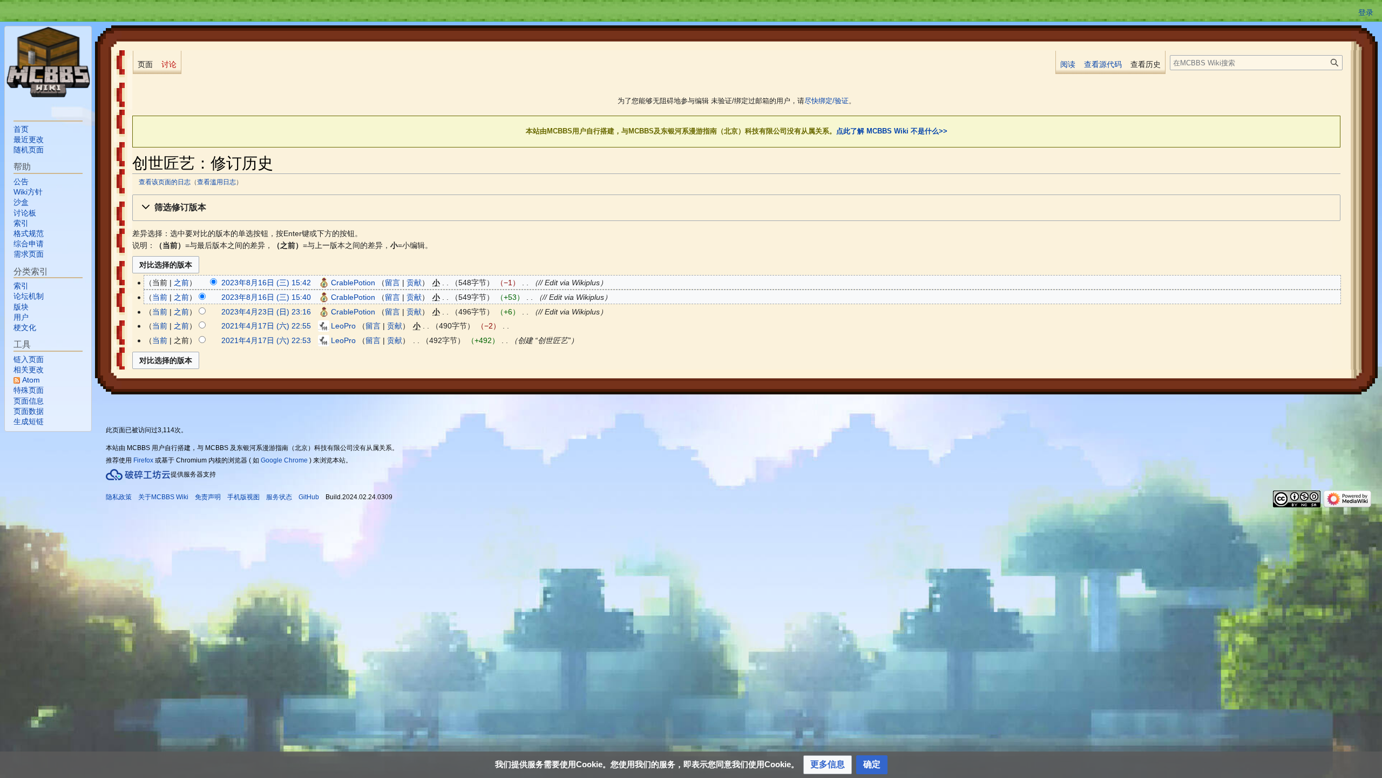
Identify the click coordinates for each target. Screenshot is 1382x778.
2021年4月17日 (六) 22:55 (266, 325)
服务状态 (279, 497)
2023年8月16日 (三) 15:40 (266, 297)
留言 (392, 282)
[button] (736, 207)
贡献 (414, 282)
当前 (159, 297)
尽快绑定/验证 (826, 101)
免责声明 (208, 497)
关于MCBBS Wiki (163, 497)
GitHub (309, 497)
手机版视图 (243, 497)
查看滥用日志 (216, 181)
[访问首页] (48, 62)
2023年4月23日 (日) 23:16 (266, 311)
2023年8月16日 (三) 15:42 (266, 282)
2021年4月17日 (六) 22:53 (266, 340)
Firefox (143, 460)
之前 (181, 282)
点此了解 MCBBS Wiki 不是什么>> (891, 131)
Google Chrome (284, 460)
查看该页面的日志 (165, 181)
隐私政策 (119, 497)
